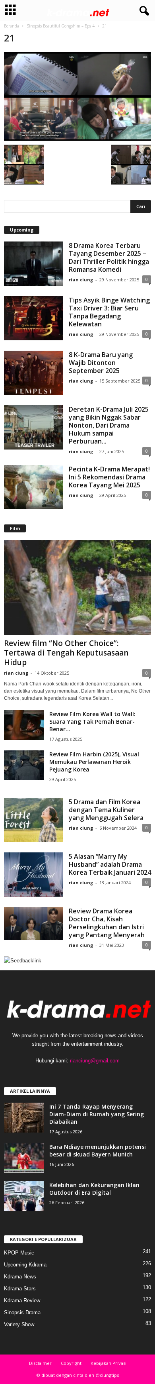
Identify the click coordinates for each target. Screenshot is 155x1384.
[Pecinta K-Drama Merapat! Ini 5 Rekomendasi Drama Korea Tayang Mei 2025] (33, 487)
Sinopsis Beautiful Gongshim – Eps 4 (61, 26)
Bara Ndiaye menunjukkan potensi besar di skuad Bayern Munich (97, 1150)
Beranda (11, 26)
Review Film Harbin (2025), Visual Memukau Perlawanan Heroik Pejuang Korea (94, 761)
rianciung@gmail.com (95, 1061)
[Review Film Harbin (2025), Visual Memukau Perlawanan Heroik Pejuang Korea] (24, 765)
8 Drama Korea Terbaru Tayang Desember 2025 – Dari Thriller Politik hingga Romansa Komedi (109, 257)
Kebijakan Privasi (108, 1363)
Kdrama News (20, 1277)
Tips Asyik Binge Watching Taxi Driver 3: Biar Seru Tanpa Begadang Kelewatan (109, 312)
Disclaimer (40, 1363)
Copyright (71, 1363)
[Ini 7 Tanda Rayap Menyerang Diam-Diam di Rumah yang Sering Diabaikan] (24, 1118)
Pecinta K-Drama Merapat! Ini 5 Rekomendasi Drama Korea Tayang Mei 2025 (109, 477)
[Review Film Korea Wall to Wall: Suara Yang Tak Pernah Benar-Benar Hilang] (24, 725)
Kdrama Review (22, 1301)
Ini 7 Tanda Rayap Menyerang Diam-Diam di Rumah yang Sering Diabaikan (96, 1114)
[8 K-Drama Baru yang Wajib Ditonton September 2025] (33, 373)
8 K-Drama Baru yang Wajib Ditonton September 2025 (101, 362)
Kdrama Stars (20, 1289)
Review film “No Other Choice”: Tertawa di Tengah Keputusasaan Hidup (66, 652)
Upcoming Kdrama (25, 1265)
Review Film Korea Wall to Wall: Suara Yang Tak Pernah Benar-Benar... (92, 721)
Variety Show (19, 1324)
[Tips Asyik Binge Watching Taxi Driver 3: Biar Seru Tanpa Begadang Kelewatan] (33, 318)
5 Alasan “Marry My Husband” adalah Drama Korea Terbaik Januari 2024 (110, 864)
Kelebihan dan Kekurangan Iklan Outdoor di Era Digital (94, 1188)
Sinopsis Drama (22, 1312)
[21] (77, 96)
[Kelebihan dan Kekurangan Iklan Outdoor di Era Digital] (24, 1196)
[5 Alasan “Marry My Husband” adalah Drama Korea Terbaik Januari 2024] (33, 874)
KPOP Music (19, 1253)
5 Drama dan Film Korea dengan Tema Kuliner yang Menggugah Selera (106, 809)
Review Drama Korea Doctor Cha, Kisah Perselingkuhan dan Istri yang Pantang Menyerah (107, 923)
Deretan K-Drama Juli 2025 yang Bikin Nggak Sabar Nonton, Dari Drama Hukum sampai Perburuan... (109, 425)
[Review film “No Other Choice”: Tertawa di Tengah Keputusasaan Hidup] (77, 587)
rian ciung (81, 280)
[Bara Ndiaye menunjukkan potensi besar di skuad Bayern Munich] (24, 1158)
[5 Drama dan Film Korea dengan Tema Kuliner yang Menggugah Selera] (33, 820)
